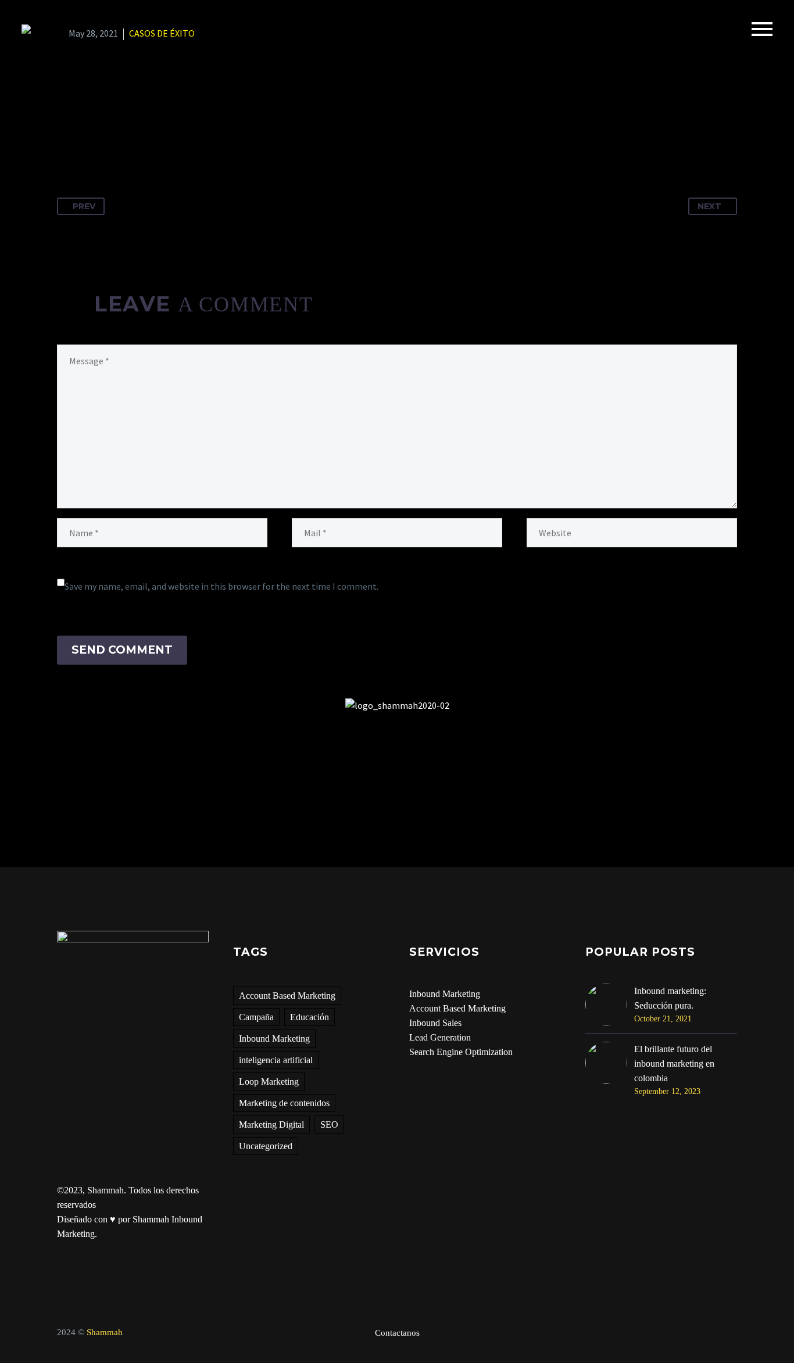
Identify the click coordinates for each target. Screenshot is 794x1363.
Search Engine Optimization (461, 1052)
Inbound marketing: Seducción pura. (670, 998)
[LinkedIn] (153, 134)
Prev (84, 206)
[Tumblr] (131, 134)
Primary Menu (762, 29)
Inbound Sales (435, 1023)
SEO (329, 1124)
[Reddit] (174, 134)
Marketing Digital (271, 1124)
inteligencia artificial (276, 1060)
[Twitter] (88, 134)
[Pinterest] (110, 134)
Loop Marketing (269, 1081)
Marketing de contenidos (284, 1103)
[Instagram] (718, 1333)
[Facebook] (67, 134)
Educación (309, 1017)
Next (709, 206)
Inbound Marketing (274, 1038)
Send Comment (122, 650)
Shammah (105, 1332)
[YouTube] (733, 1333)
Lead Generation (440, 1037)
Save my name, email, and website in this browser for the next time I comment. (221, 586)
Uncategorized (265, 1146)
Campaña (256, 1017)
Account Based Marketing (287, 995)
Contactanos (397, 1333)
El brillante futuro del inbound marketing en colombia (674, 1063)
